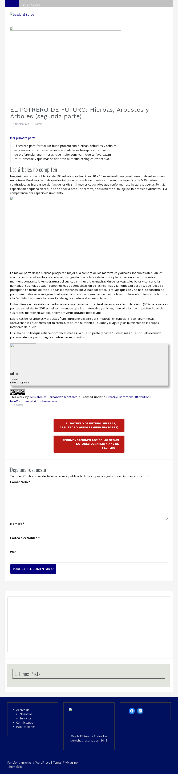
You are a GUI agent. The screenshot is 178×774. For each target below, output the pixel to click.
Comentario (20, 482)
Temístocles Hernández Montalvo (54, 397)
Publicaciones (25, 727)
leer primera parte (22, 138)
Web (13, 552)
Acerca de (23, 710)
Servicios (26, 718)
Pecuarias (18, 404)
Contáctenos (24, 722)
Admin (38, 123)
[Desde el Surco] (22, 14)
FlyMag (68, 762)
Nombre (17, 524)
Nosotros (26, 714)
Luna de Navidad (30, 5)
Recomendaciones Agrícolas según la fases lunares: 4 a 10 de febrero (90, 444)
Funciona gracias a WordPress (29, 762)
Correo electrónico (25, 538)
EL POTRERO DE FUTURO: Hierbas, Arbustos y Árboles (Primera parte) (89, 425)
